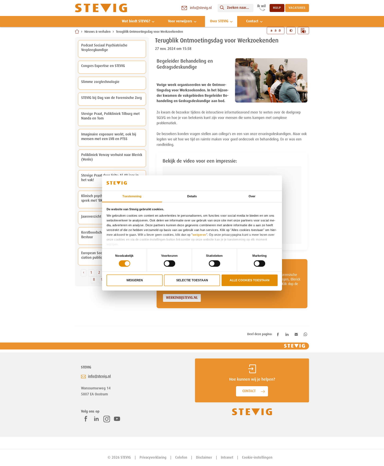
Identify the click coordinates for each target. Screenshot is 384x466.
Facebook (86, 419)
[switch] (169, 263)
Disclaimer (204, 457)
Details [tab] (192, 196)
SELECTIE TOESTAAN (192, 280)
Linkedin (96, 419)
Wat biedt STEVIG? (136, 21)
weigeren (199, 234)
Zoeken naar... (238, 8)
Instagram (106, 419)
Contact (252, 21)
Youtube (117, 419)
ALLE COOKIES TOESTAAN (249, 280)
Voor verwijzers (180, 21)
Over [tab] (252, 196)
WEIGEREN (134, 280)
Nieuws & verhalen (97, 32)
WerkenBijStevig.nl (182, 298)
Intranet (227, 457)
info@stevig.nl (99, 376)
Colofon (181, 457)
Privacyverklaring (153, 457)
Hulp (277, 8)
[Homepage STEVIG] (101, 8)
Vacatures (297, 8)
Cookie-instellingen (257, 457)
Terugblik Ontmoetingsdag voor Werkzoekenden (149, 32)
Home (77, 32)
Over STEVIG (219, 21)
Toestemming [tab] (131, 196)
